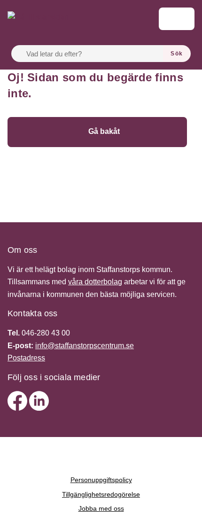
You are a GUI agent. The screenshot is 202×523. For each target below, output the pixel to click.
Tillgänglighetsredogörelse (101, 494)
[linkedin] (39, 408)
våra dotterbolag (95, 282)
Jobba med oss (101, 508)
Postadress (26, 358)
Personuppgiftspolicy (101, 480)
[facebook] (18, 408)
